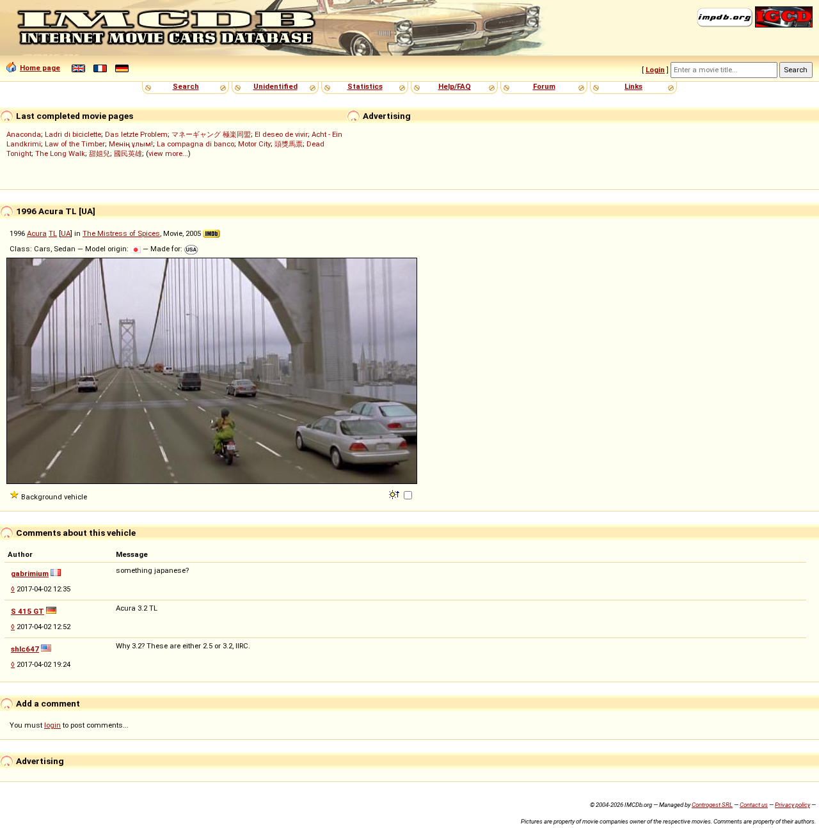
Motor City (254, 143)
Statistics (365, 86)
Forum (544, 86)
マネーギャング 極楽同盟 (211, 134)
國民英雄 (128, 153)
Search (186, 86)
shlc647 (25, 648)
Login (655, 69)
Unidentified (275, 86)
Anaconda (23, 134)
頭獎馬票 (288, 143)
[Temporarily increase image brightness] (395, 493)
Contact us (754, 804)
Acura (37, 233)
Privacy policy (792, 804)
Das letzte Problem (136, 134)
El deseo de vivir (281, 134)
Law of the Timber (75, 143)
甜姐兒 (99, 153)
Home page (40, 67)
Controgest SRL (712, 804)
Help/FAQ (454, 86)
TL (53, 233)
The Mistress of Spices (121, 233)
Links (633, 86)
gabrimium (30, 573)
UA (65, 233)
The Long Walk (60, 153)
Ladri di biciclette (73, 134)
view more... (168, 153)
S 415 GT (27, 611)
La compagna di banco (195, 143)
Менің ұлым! (131, 143)
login (52, 725)
